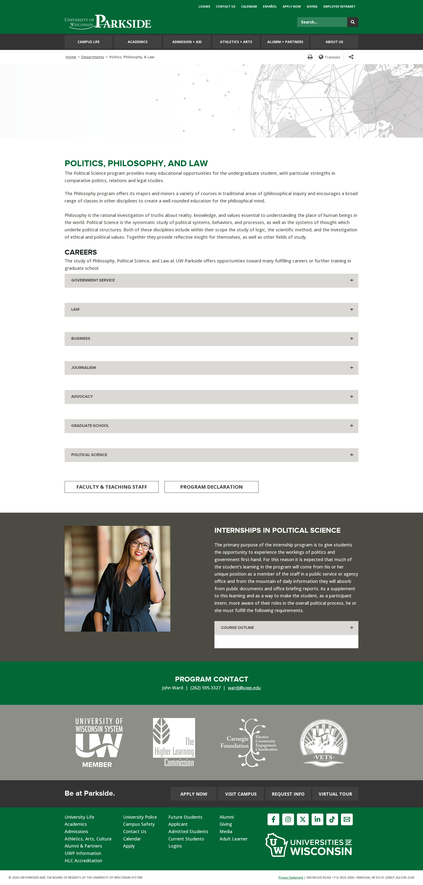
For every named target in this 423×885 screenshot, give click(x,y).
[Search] (352, 22)
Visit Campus (241, 794)
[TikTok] (332, 819)
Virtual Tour (335, 794)
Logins (175, 846)
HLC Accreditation (83, 860)
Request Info (288, 794)
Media (226, 831)
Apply (129, 846)
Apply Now (193, 794)
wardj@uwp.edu (244, 688)
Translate (332, 57)
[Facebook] (273, 819)
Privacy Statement (291, 877)
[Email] (347, 819)
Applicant (178, 824)
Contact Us (134, 831)
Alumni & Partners (83, 846)
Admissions (76, 831)
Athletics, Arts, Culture (88, 839)
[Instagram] (288, 819)
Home (71, 57)
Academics (76, 824)
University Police (140, 817)
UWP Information (83, 853)
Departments (92, 57)
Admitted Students (188, 831)
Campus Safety (139, 824)
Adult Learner (234, 839)
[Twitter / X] (303, 819)
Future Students (185, 817)
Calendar (132, 839)
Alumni (227, 817)
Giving (226, 824)
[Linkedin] (317, 819)
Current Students (186, 839)
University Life (79, 817)
